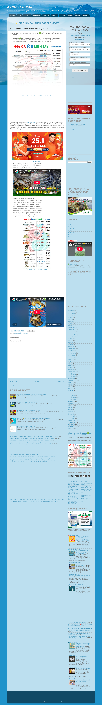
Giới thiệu (12, 15)
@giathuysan (16, 385)
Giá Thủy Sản (31, 122)
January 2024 (71, 350)
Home (37, 381)
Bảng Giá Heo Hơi (48, 501)
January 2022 (71, 396)
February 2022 (71, 394)
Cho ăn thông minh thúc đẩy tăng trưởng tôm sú (86, 483)
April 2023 (70, 367)
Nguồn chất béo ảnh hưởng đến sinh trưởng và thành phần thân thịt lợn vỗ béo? (73, 492)
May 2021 (70, 411)
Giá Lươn (25, 333)
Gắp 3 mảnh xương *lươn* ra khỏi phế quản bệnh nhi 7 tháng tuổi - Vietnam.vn (30, 442)
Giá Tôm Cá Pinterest (16, 501)
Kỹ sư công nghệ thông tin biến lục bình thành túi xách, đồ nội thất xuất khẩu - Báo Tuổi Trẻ (33, 436)
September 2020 (72, 426)
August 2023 (71, 359)
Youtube (70, 15)
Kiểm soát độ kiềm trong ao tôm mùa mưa (85, 500)
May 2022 (70, 388)
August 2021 (71, 405)
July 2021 (70, 407)
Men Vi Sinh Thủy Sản (75, 562)
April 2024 (70, 344)
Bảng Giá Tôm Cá (27, 501)
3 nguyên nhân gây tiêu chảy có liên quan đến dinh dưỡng (73, 483)
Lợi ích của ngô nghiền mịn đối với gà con (73, 498)
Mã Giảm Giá (27, 15)
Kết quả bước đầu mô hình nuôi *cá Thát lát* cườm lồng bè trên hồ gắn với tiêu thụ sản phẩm (33, 460)
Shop (19, 15)
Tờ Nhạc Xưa (72, 667)
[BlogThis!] (29, 331)
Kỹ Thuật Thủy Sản (24, 499)
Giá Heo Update (73, 535)
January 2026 (71, 310)
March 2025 (71, 325)
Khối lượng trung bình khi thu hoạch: (78, 47)
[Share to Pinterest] (34, 331)
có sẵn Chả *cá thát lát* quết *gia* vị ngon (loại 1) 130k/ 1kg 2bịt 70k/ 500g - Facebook (32, 461)
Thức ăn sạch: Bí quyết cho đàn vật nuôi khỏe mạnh (72, 502)
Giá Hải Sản (71, 228)
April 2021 (70, 413)
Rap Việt (61, 499)
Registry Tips (73, 678)
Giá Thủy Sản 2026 (19, 7)
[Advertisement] (37, 110)
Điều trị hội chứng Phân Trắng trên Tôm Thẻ (79, 575)
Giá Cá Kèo (16, 214)
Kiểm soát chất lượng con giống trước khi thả (86, 491)
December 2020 (72, 420)
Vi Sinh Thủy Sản (14, 499)
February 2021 (71, 416)
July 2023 (70, 361)
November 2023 (72, 354)
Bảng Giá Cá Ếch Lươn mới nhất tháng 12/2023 (37, 269)
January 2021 (71, 418)
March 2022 (71, 392)
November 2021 (72, 399)
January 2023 (71, 373)
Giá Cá (16, 333)
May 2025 (70, 321)
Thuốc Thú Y (33, 499)
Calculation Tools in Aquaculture (80, 35)
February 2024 (71, 348)
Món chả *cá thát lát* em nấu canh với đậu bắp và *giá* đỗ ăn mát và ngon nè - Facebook (32, 456)
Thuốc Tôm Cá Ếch (43, 499)
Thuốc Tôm (46, 15)
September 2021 (72, 403)
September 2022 (72, 380)
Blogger (61, 701)
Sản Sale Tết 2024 (37, 161)
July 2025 (70, 317)
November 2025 (72, 312)
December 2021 (72, 397)
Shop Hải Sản (36, 15)
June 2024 (70, 340)
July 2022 (70, 384)
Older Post (60, 381)
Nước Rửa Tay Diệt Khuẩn (76, 584)
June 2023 (70, 363)
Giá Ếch (20, 333)
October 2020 (71, 424)
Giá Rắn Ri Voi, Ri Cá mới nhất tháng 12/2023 (28, 410)
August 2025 (71, 315)
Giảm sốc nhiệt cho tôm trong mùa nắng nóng (86, 495)
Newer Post (14, 381)
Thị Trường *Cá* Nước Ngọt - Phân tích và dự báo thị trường (25, 454)
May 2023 (70, 365)
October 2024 (71, 333)
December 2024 (72, 329)
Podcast (77, 15)
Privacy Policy (56, 501)
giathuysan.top (79, 39)
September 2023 (72, 357)
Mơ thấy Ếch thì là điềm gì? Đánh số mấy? (27, 402)
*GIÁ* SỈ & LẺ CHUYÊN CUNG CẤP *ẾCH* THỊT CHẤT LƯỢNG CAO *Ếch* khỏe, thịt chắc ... (80, 629)
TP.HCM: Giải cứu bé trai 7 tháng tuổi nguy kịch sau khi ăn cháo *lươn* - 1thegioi (30, 444)
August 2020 (71, 428)
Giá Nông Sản (71, 232)
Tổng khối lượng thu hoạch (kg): (77, 62)
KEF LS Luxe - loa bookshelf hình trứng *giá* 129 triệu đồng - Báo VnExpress (29, 440)
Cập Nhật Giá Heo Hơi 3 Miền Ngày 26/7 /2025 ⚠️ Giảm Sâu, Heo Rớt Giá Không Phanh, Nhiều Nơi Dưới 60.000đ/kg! (83, 538)
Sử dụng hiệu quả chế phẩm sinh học (86, 487)
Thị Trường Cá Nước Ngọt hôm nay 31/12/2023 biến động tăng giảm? (37, 95)
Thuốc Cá (54, 15)
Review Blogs (73, 642)
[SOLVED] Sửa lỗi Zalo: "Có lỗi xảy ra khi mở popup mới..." (83, 681)
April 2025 (70, 323)
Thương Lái (85, 15)
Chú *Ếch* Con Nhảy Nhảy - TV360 (77, 622)
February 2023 (71, 371)
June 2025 (70, 319)
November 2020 (72, 422)
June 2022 (70, 386)
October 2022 (71, 378)
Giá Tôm (70, 236)
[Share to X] (31, 331)
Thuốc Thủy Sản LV (53, 499)
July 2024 (70, 338)
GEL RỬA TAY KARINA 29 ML (83, 586)
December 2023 (72, 352)
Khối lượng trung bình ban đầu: (77, 42)
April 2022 (70, 390)
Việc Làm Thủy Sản (37, 501)
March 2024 (71, 346)
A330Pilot (50, 701)
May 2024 (70, 342)
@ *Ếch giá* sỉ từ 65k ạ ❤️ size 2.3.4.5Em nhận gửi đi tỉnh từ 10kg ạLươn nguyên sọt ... (80, 625)
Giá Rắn (70, 234)
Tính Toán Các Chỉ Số (80, 70)
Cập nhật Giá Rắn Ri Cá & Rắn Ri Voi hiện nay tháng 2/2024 (31, 394)
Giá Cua (70, 224)
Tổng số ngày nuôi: (74, 52)
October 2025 (71, 313)
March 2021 (71, 415)
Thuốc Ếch (63, 15)
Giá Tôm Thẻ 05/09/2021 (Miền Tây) (25, 426)
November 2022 (72, 376)
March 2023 (71, 369)
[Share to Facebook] (32, 331)
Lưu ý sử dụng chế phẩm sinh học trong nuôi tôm (82, 564)
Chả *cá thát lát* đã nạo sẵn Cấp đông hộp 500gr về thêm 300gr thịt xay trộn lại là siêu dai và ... (34, 458)
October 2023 (71, 355)
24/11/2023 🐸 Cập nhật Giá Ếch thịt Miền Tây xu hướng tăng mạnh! (33, 418)
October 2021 (71, 401)
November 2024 (72, 331)
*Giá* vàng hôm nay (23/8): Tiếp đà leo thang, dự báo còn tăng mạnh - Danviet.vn (79, 637)
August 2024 (71, 336)
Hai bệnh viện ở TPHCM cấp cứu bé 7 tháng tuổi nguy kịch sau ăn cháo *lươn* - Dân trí (32, 438)
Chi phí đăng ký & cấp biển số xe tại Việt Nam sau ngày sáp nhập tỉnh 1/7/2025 (82, 645)
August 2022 (71, 382)
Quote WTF (72, 655)
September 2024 (72, 334)
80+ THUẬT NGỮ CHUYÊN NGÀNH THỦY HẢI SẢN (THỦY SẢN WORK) (82, 552)
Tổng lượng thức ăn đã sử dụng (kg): (78, 57)
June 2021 (70, 409)
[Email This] (28, 331)
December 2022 (72, 374)
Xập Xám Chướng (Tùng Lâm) (83, 668)
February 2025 (71, 327)
